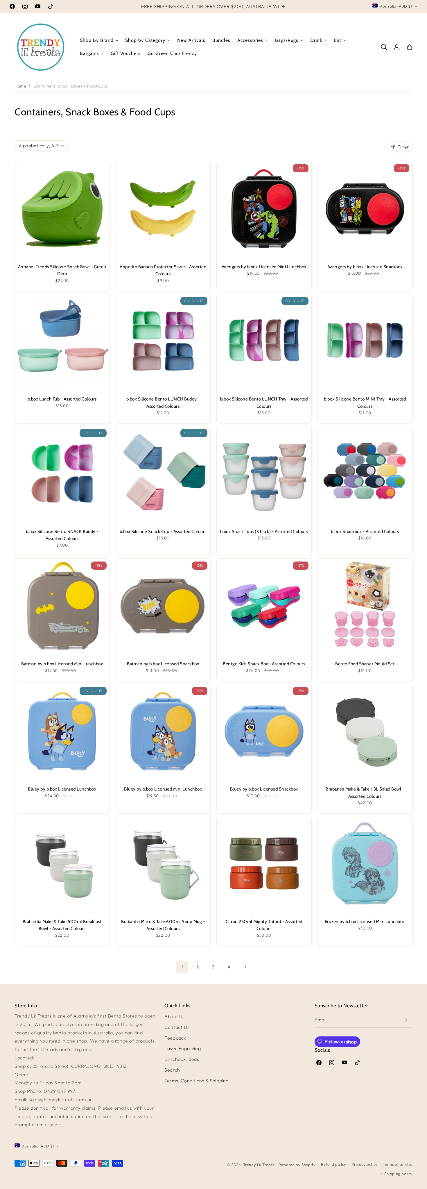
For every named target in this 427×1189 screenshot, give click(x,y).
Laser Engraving (182, 1048)
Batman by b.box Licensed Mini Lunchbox (62, 663)
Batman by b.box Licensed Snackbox (163, 663)
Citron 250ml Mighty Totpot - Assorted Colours (264, 925)
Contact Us (176, 1027)
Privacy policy (364, 1164)
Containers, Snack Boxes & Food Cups (70, 86)
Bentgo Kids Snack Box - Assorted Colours (264, 663)
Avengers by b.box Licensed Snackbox (365, 266)
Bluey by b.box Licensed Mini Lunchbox (163, 789)
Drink (316, 40)
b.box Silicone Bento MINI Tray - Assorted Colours (365, 402)
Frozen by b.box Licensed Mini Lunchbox (365, 921)
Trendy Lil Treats (258, 1164)
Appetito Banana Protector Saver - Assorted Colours (163, 270)
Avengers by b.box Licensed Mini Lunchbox (264, 266)
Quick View (62, 178)
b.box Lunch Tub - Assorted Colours (62, 399)
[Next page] (244, 967)
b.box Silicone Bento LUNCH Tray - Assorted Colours (264, 402)
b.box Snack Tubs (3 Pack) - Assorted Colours (264, 531)
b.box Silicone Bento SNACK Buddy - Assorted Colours (62, 535)
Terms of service (397, 1164)
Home (20, 86)
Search (172, 1070)
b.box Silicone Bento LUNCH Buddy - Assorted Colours (163, 402)
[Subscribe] (406, 1020)
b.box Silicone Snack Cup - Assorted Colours (163, 531)
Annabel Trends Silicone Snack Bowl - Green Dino (62, 270)
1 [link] (182, 966)
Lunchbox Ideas (181, 1059)
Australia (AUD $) (396, 6)
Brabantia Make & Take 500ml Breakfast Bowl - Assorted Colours (62, 925)
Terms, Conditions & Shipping (196, 1080)
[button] (384, 47)
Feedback (175, 1038)
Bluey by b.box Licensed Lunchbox (62, 789)
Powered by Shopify (297, 1164)
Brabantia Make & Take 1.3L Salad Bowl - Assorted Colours (365, 792)
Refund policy (333, 1164)
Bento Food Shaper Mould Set (364, 663)
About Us (174, 1016)
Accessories (250, 40)
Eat (337, 40)
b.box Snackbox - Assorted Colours (365, 531)
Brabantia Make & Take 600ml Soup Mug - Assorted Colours (163, 925)
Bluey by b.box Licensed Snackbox (264, 789)
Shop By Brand (97, 40)
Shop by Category (145, 40)
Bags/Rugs (286, 40)
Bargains (89, 53)
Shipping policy (398, 1173)
